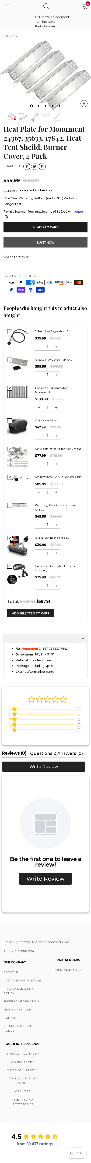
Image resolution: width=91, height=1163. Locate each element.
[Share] (26, 166)
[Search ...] (46, 6)
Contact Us (13, 1018)
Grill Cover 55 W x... (48, 420)
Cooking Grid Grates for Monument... (51, 390)
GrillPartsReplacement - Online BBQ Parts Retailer (46, 21)
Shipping (10, 190)
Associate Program (22, 1054)
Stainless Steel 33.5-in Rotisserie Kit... (59, 477)
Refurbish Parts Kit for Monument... (59, 448)
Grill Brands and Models (22, 1081)
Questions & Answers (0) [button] (56, 753)
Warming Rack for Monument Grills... (55, 507)
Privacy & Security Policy (18, 991)
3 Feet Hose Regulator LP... (53, 331)
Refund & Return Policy (17, 1028)
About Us (11, 972)
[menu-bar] (7, 6)
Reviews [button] (14, 753)
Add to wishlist (18, 257)
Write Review (43, 766)
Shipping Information (21, 1001)
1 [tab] (31, 106)
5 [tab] (59, 106)
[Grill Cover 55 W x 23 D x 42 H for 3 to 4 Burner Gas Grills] (17, 426)
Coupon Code (22, 1062)
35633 (53, 648)
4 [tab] (52, 106)
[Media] (84, 103)
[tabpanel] (45, 76)
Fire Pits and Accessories (23, 1102)
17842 (64, 648)
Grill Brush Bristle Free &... (52, 537)
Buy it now (46, 242)
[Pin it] (42, 166)
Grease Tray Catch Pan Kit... (54, 359)
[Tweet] (34, 166)
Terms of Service (17, 1009)
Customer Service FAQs (23, 980)
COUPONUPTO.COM (68, 970)
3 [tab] (45, 106)
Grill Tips (22, 1091)
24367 (43, 648)
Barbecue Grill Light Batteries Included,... (55, 568)
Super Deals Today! (22, 1070)
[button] (38, 346)
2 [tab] (38, 106)
